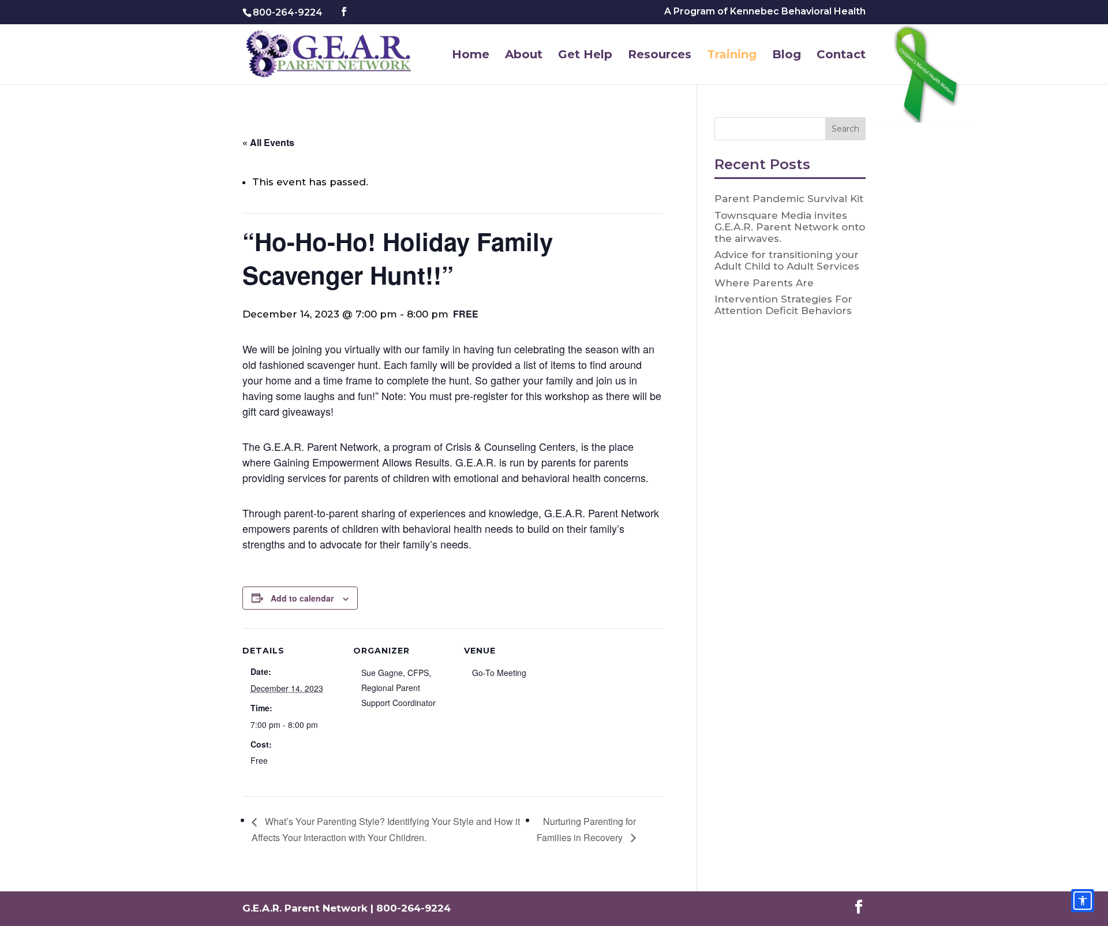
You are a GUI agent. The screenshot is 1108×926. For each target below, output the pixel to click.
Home (470, 55)
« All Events (268, 142)
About (523, 55)
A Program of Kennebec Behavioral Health (765, 12)
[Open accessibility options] (1082, 900)
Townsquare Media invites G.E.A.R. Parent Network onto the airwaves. (789, 227)
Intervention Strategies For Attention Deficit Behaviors (783, 304)
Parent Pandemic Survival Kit (788, 198)
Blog (786, 55)
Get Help (585, 55)
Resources (659, 55)
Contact (841, 55)
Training (732, 55)
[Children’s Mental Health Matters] (929, 76)
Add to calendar (302, 598)
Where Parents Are (764, 283)
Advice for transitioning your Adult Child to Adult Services (786, 260)
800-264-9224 (288, 12)
